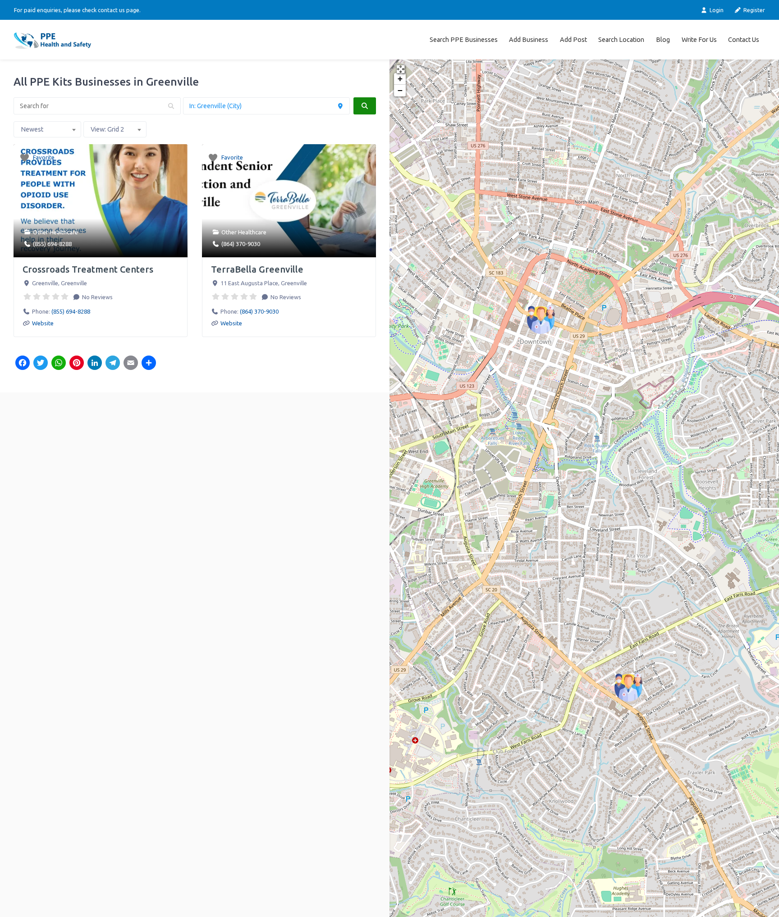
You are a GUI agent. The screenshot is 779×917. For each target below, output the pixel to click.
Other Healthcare (55, 232)
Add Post (573, 39)
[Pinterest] (77, 364)
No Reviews (97, 297)
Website (43, 323)
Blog (663, 39)
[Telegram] (113, 364)
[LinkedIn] (95, 364)
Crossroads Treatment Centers (88, 269)
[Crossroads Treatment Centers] (541, 319)
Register (753, 10)
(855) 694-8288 (52, 244)
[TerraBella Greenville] (628, 687)
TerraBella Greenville (257, 269)
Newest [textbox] (32, 129)
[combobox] (47, 129)
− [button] (400, 90)
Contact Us (743, 39)
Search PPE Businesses (464, 39)
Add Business (528, 39)
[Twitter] (41, 364)
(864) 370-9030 (240, 244)
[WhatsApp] (59, 364)
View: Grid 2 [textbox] (107, 129)
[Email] (131, 364)
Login (715, 10)
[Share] (149, 364)
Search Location (621, 39)
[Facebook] (23, 364)
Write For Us (699, 39)
